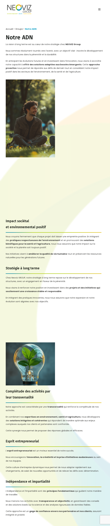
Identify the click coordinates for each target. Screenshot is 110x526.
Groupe (19, 29)
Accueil (9, 29)
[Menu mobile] (99, 9)
